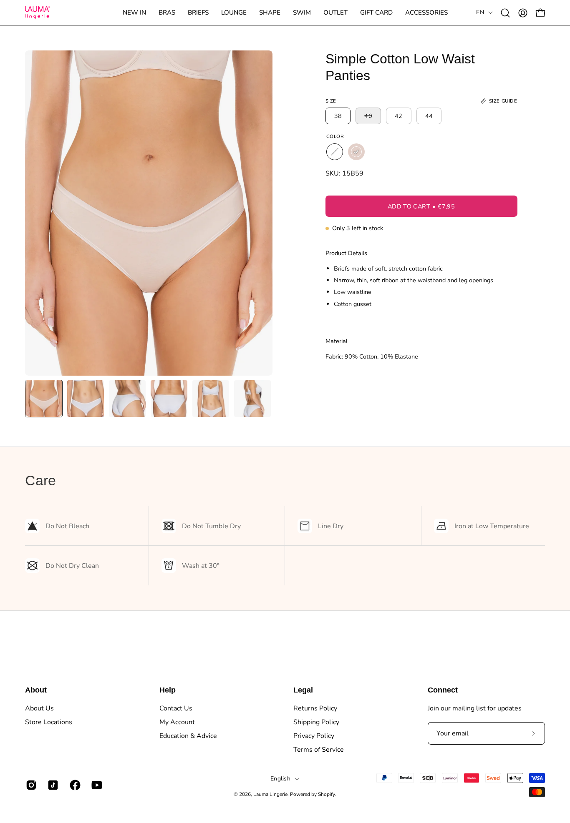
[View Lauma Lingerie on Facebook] (74, 785)
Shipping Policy (316, 722)
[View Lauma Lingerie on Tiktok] (52, 785)
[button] (167, 12)
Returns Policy (315, 708)
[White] (334, 151)
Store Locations (48, 722)
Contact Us (175, 708)
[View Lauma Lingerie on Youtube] (96, 785)
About (36, 690)
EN (480, 12)
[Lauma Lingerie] (37, 12)
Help (167, 690)
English (280, 779)
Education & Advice (188, 735)
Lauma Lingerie (270, 794)
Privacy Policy (313, 735)
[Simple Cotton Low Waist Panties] (44, 398)
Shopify (326, 794)
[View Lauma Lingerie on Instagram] (30, 785)
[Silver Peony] (356, 151)
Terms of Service (318, 749)
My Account (177, 722)
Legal (303, 690)
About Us (39, 708)
